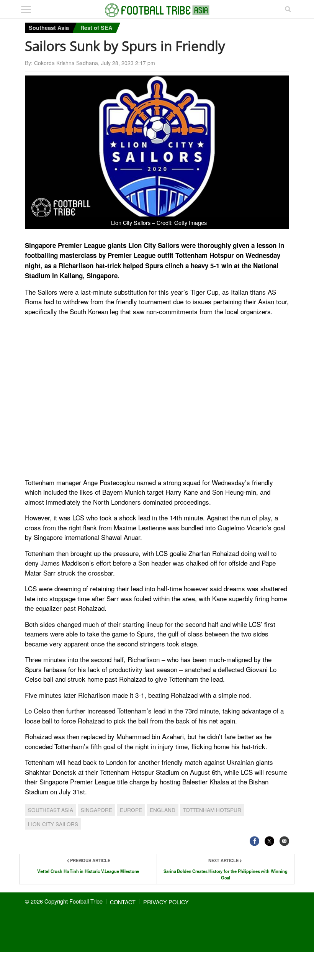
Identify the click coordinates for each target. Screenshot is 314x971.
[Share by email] (284, 841)
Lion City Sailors (53, 824)
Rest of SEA (96, 27)
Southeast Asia (49, 27)
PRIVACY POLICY (166, 902)
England (162, 810)
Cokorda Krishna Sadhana (66, 63)
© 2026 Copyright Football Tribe (64, 901)
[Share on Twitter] (269, 841)
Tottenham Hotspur (212, 810)
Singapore (96, 810)
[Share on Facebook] (254, 841)
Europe (131, 810)
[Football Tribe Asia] (157, 10)
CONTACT (123, 902)
